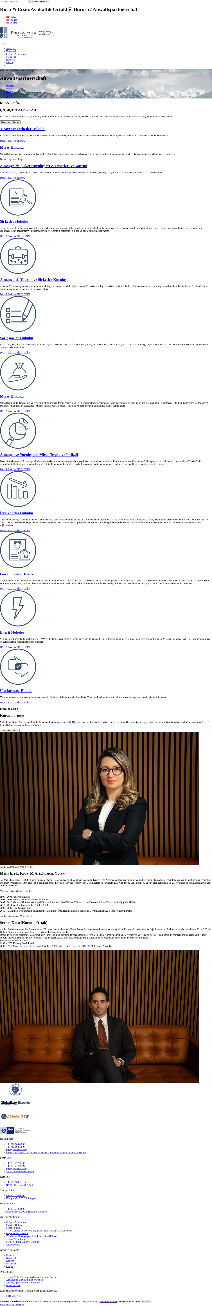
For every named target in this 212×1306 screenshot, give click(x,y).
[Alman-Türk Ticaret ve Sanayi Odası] (15, 1136)
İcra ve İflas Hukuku (16, 513)
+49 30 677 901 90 (15, 1163)
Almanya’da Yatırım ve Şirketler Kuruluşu (34, 280)
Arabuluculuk (13, 1244)
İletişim (9, 62)
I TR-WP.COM (13, 1296)
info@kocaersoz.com (16, 1149)
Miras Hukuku (12, 147)
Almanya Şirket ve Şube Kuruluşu (23, 1282)
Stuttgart (10, 94)
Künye (9, 1266)
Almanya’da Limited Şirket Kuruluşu (24, 1279)
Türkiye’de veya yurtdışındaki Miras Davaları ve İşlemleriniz (42, 1230)
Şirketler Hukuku (14, 221)
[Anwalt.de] (15, 1095)
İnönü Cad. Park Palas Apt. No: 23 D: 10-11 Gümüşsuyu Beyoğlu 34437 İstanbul (46, 1152)
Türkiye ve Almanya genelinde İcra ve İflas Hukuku (31, 1236)
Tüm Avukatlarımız (9, 730)
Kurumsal (11, 51)
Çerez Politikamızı (108, 1301)
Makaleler (11, 57)
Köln (8, 91)
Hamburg (11, 97)
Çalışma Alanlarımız (16, 54)
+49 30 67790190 (15, 1209)
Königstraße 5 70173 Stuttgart (21, 1198)
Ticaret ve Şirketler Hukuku (22, 129)
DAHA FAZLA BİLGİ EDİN (15, 236)
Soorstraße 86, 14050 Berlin (20, 1171)
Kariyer (10, 1260)
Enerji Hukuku (12, 632)
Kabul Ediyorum (143, 1301)
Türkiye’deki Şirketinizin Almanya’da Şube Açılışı (31, 1277)
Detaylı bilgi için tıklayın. (12, 140)
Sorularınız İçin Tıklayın (12, 1304)
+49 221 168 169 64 (16, 1182)
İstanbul (10, 85)
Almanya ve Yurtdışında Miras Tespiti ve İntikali (39, 455)
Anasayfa (11, 48)
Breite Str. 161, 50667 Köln (19, 1185)
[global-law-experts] (15, 1109)
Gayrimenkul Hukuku (17, 574)
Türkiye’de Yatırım (15, 1239)
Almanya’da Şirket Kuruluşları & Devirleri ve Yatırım (43, 166)
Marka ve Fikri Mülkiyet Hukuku (22, 1241)
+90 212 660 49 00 (15, 1144)
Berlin (9, 88)
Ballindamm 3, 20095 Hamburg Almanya (26, 1211)
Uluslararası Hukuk (16, 691)
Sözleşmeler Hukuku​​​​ (16, 338)
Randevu (10, 59)
